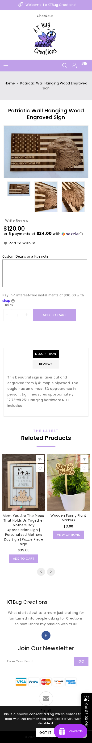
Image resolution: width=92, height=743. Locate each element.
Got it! (46, 732)
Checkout (45, 15)
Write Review (16, 220)
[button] (43, 233)
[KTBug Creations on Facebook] (46, 635)
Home (10, 83)
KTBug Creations (27, 602)
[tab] (46, 354)
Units (8, 305)
